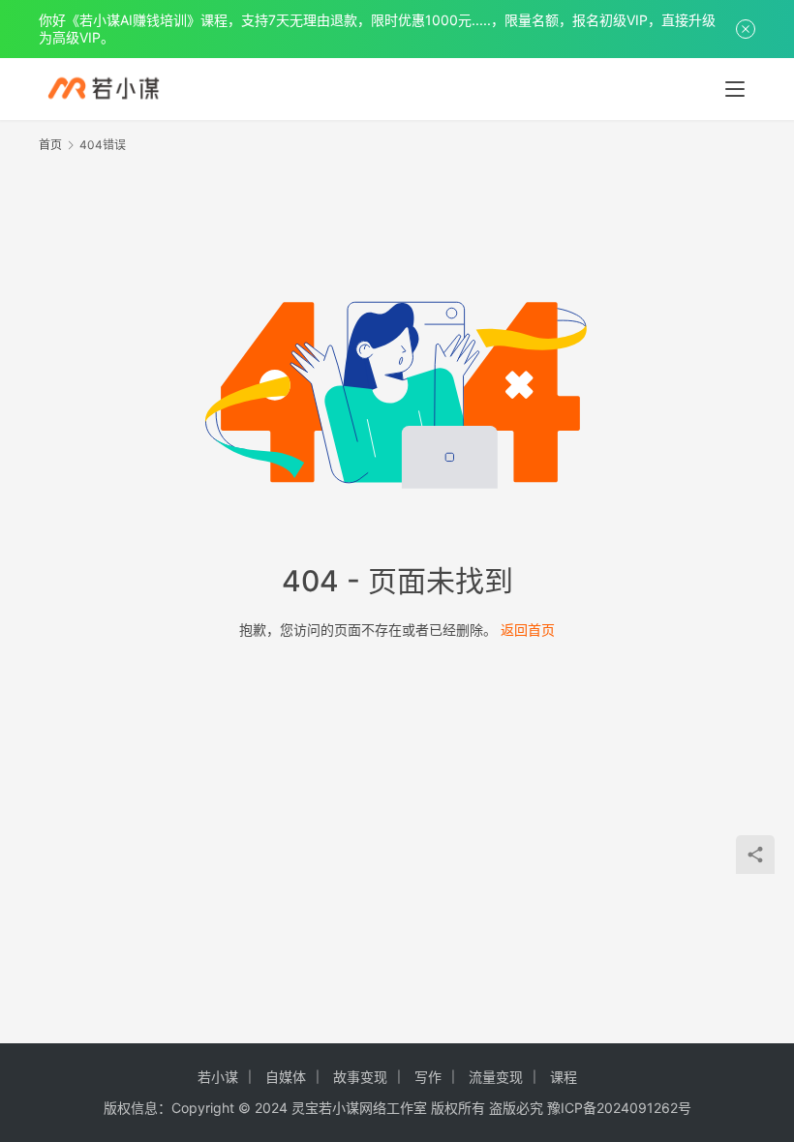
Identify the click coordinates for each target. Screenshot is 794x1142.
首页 (50, 144)
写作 (428, 1076)
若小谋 (218, 1076)
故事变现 (360, 1076)
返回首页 (528, 629)
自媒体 (285, 1076)
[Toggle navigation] (735, 89)
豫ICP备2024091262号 (619, 1107)
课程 (563, 1076)
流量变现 (496, 1076)
